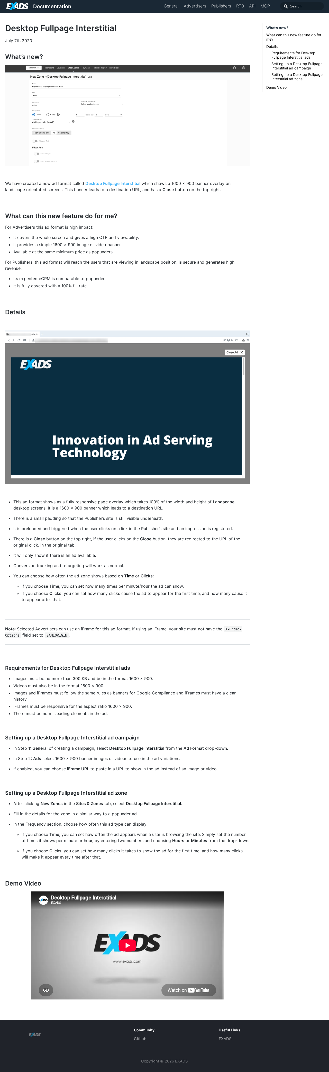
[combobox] (302, 6)
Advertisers (195, 5)
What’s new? (277, 27)
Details (272, 46)
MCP (265, 5)
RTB (240, 5)
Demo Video (276, 87)
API (252, 5)
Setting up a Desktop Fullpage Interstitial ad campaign (297, 65)
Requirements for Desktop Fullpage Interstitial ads (293, 55)
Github (140, 1038)
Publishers (221, 5)
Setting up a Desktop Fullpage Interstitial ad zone (297, 76)
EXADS (225, 1038)
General (171, 5)
